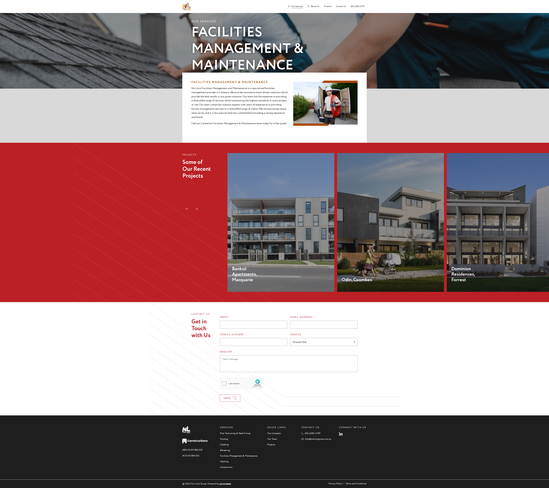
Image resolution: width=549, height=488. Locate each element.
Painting (224, 439)
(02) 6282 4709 (357, 6)
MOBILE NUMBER (233, 334)
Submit (227, 398)
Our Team (272, 439)
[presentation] (187, 208)
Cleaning (224, 461)
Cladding (224, 444)
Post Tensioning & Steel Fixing (235, 433)
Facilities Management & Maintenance (238, 456)
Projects (328, 6)
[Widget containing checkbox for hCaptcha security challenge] (241, 383)
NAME (225, 317)
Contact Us (341, 6)
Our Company (274, 433)
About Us (315, 6)
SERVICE (296, 334)
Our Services (297, 6)
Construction (226, 467)
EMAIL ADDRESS (302, 317)
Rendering (225, 450)
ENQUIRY (226, 352)
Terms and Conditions (356, 483)
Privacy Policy (335, 483)
